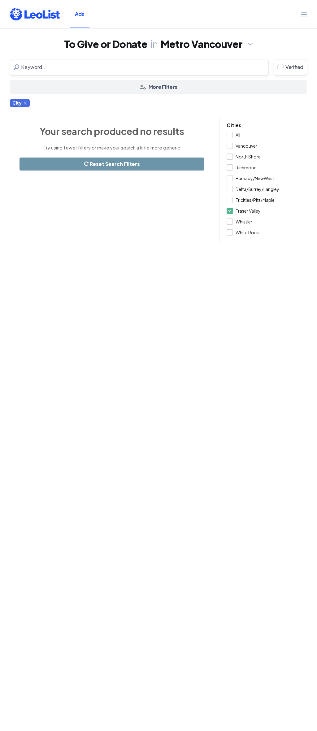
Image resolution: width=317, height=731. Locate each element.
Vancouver (246, 146)
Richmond (246, 167)
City (17, 103)
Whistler (244, 221)
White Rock (247, 232)
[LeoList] (35, 14)
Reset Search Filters (114, 164)
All (238, 135)
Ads (79, 14)
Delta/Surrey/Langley (257, 189)
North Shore (248, 156)
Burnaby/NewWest (255, 178)
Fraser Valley (248, 211)
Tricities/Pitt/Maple (255, 200)
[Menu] (304, 14)
